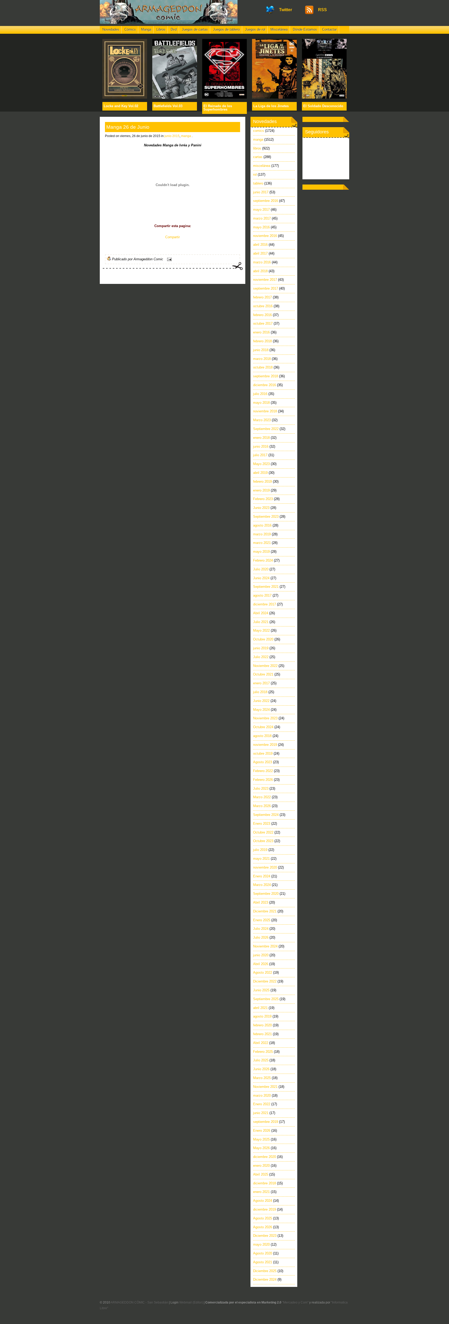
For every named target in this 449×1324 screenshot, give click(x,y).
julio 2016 (260, 394)
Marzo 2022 (262, 797)
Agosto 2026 (262, 1227)
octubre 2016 (263, 306)
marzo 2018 (262, 359)
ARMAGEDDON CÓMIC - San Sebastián (139, 1302)
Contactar (329, 29)
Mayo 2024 (261, 710)
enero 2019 (261, 490)
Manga (146, 29)
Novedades (110, 29)
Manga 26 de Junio (127, 127)
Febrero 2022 (263, 771)
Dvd (174, 29)
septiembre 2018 (265, 376)
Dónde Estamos (305, 29)
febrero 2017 (262, 297)
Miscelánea (279, 29)
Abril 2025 (260, 1174)
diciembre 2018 (264, 1183)
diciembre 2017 (264, 604)
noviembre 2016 (265, 236)
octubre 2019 (263, 753)
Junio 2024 (261, 578)
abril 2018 (260, 271)
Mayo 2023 (261, 464)
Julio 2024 (260, 929)
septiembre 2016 (265, 201)
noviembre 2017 (265, 280)
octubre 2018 (263, 367)
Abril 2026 (260, 964)
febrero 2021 (262, 1034)
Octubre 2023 (263, 841)
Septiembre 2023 (266, 516)
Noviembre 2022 (265, 666)
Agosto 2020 (262, 1253)
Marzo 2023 (262, 420)
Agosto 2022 (262, 972)
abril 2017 (260, 253)
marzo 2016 (262, 262)
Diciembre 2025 (264, 1271)
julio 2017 (260, 455)
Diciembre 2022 (264, 981)
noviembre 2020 (265, 867)
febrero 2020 (262, 1025)
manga (186, 136)
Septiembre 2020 (266, 894)
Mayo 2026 (261, 1148)
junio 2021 (260, 1113)
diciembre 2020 (264, 1157)
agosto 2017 (262, 595)
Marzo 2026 (262, 806)
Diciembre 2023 (264, 1236)
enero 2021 (261, 1192)
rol (255, 174)
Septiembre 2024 (266, 815)
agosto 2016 (262, 525)
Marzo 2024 (262, 885)
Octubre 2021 (263, 674)
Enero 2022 (261, 1104)
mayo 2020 (261, 1244)
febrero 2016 (262, 315)
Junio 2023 (261, 508)
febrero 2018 (262, 341)
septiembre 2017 (265, 288)
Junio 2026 (261, 1069)
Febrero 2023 (263, 499)
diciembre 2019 (264, 1209)
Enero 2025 (261, 920)
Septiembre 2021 (266, 587)
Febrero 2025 (263, 1052)
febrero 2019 (262, 481)
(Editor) (198, 1302)
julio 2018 (260, 692)
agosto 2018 (262, 736)
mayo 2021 (261, 859)
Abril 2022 (260, 1043)
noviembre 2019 (265, 745)
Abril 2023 (260, 902)
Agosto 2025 (262, 1218)
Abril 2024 (260, 613)
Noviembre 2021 (265, 1087)
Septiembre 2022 (266, 429)
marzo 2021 (262, 543)
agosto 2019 (262, 1016)
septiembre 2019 (265, 1122)
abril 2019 (260, 473)
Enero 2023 (261, 823)
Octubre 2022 (263, 832)
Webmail (185, 1302)
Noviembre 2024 (265, 946)
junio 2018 (260, 350)
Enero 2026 (261, 1130)
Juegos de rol (255, 29)
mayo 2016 (261, 227)
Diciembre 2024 (264, 1279)
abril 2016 (260, 245)
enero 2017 (261, 683)
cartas (257, 157)
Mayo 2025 (261, 1139)
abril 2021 (260, 1008)
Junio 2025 (261, 990)
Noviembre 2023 (265, 718)
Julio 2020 (260, 569)
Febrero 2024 (263, 560)
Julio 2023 (260, 788)
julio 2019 (260, 850)
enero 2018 (261, 438)
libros (257, 148)
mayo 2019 (261, 552)
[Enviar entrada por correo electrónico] (168, 259)
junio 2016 (260, 446)
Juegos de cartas (195, 29)
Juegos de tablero (226, 29)
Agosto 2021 (262, 1262)
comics (258, 131)
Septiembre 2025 (266, 999)
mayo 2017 (261, 209)
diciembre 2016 (264, 385)
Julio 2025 (260, 1060)
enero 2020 (261, 1166)
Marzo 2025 (262, 1078)
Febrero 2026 (263, 780)
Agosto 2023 (262, 762)
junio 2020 (260, 955)
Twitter (285, 10)
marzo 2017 (262, 218)
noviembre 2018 (265, 411)
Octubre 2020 (263, 639)
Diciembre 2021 (264, 911)
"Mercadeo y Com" (295, 1302)
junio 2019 (260, 648)
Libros (161, 29)
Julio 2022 (260, 657)
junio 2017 (260, 192)
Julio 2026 (260, 937)
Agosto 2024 (262, 1201)
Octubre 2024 (263, 727)
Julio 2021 (260, 622)
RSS (322, 10)
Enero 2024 (261, 876)
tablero (258, 183)
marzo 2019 (262, 534)
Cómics (130, 29)
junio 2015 (172, 136)
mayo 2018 (261, 403)
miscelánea (261, 166)
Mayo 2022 (261, 630)
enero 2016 (261, 332)
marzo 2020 (262, 1095)
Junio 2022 (261, 701)
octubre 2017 (263, 323)
